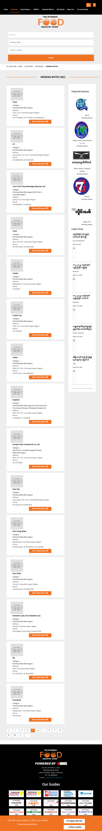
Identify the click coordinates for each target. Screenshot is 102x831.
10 (15, 735)
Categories (14, 9)
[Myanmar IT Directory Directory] (68, 793)
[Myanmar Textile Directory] (68, 811)
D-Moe (15, 357)
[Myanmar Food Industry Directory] (33, 802)
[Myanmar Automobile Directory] (85, 802)
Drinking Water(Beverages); (23, 107)
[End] (27, 735)
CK (14, 144)
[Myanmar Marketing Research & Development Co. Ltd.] (51, 764)
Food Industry (25, 9)
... (44, 730)
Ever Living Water (19, 531)
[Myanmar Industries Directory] (16, 802)
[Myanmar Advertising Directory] (68, 802)
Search (51, 57)
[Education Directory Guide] (33, 811)
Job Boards (60, 9)
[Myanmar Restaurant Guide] (16, 811)
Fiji (14, 658)
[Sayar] (85, 793)
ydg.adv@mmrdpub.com (54, 777)
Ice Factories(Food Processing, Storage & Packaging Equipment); (30, 407)
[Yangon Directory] (16, 793)
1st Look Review (82, 9)
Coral (15, 231)
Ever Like (16, 489)
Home (6, 9)
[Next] (21, 735)
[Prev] (16, 730)
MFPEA (36, 9)
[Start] (9, 730)
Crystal (15, 273)
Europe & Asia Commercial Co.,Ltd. (26, 444)
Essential (16, 400)
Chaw (15, 102)
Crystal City (17, 315)
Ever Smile (17, 573)
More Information (39, 121)
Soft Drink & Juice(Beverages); (24, 450)
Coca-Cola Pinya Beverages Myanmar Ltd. (29, 186)
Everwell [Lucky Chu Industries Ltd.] (27, 615)
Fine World (17, 700)
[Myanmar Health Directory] (85, 811)
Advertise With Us (48, 9)
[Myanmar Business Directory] (51, 793)
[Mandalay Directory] (33, 793)
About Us (70, 9)
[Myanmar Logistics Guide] (51, 811)
